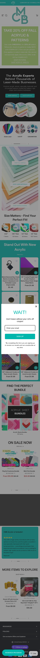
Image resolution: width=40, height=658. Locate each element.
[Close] (36, 306)
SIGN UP (20, 336)
